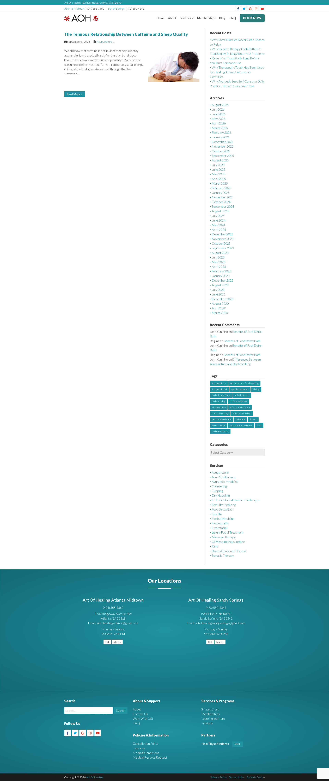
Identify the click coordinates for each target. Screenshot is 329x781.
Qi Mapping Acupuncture (228, 542)
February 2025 (221, 188)
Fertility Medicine (224, 505)
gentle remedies (240, 389)
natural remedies (242, 413)
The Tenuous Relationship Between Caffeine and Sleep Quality (126, 34)
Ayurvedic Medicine (225, 481)
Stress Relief (219, 425)
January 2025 (220, 192)
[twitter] (244, 8)
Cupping (217, 491)
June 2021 (218, 294)
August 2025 (220, 160)
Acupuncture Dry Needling (244, 383)
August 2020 (220, 303)
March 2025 (220, 183)
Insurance (139, 748)
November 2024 (222, 197)
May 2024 (218, 225)
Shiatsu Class (210, 709)
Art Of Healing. (94, 777)
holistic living (218, 401)
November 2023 (222, 239)
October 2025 (221, 151)
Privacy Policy (218, 777)
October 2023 (221, 243)
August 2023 (220, 253)
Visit (237, 744)
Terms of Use (237, 777)
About (172, 18)
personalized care (221, 419)
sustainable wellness (241, 425)
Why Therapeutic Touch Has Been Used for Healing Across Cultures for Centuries (237, 72)
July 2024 (218, 216)
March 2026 (220, 128)
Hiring (256, 389)
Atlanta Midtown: (75, 8)
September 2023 (223, 248)
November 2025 (222, 146)
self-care (240, 419)
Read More (74, 94)
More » (117, 641)
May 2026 (218, 119)
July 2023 (218, 257)
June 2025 (218, 169)
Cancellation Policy (146, 743)
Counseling (219, 486)
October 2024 (221, 202)
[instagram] (256, 8)
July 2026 (218, 109)
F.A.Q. (232, 18)
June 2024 (218, 220)
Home (160, 18)
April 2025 (219, 179)
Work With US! (143, 718)
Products (207, 723)
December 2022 (222, 280)
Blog (222, 18)
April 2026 (219, 123)
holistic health (241, 395)
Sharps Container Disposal (229, 551)
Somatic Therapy (223, 555)
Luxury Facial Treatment (227, 532)
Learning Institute (213, 718)
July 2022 (218, 290)
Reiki (215, 546)
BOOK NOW (252, 18)
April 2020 (219, 308)
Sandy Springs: (117, 8)
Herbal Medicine (223, 518)
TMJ (259, 425)
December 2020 (222, 299)
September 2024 (223, 206)
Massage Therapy (224, 537)
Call (107, 641)
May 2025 (218, 174)
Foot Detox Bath (223, 509)
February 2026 (221, 132)
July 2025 (218, 165)
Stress (253, 419)
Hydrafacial (219, 528)
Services (185, 18)
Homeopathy (219, 407)
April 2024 (219, 229)
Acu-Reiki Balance (224, 477)
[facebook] (238, 8)
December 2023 (222, 234)
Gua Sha (217, 514)
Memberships (206, 18)
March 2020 (220, 313)
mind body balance (240, 407)
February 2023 (221, 271)
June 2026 (218, 114)
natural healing (220, 413)
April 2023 (219, 266)
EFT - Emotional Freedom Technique (235, 500)
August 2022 (220, 285)
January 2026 (220, 137)
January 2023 (220, 276)
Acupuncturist (219, 389)
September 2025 (223, 156)
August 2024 (220, 211)
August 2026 (220, 105)
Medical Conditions (146, 753)
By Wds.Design (256, 777)
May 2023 (218, 262)
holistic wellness (238, 401)
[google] (250, 8)
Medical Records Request (150, 757)
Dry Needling (221, 495)
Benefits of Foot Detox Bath (242, 341)
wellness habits (220, 431)
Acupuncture (104, 41)
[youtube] (262, 8)
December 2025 (222, 142)
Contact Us (140, 714)
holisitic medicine (221, 395)
